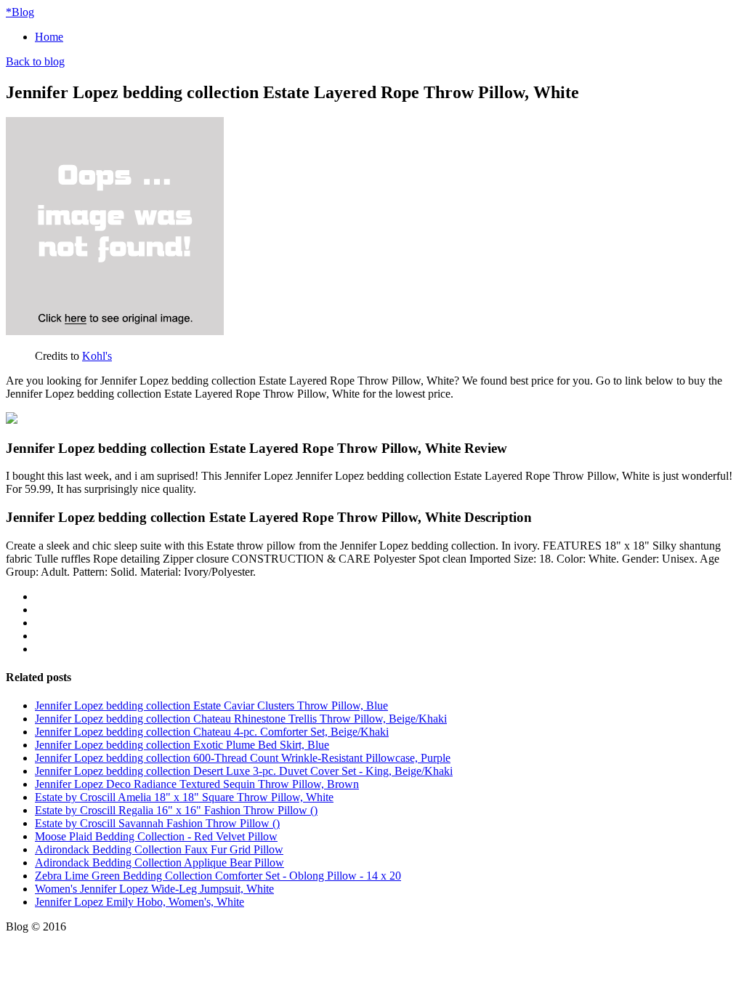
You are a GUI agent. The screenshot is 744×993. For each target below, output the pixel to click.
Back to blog (35, 61)
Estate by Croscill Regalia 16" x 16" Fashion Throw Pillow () (176, 810)
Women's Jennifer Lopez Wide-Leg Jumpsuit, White (154, 889)
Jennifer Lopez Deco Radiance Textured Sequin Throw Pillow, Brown (197, 784)
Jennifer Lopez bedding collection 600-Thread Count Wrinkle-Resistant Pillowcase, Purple (242, 758)
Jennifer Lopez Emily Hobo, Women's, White (139, 902)
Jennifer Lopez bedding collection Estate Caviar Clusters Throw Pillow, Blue (211, 705)
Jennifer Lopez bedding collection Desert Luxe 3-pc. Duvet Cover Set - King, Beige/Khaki (244, 771)
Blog (20, 12)
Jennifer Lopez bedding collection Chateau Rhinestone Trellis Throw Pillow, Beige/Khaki (241, 718)
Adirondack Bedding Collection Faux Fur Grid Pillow (159, 849)
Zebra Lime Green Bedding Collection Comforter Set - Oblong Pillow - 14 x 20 (218, 875)
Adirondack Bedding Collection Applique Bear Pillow (159, 862)
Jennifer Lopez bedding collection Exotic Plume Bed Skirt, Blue (182, 745)
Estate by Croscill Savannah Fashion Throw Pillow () (157, 823)
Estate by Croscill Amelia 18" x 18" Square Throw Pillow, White (184, 797)
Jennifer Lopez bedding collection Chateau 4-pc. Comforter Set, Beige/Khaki (212, 731)
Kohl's (97, 356)
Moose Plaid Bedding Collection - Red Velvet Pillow (156, 836)
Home (49, 37)
